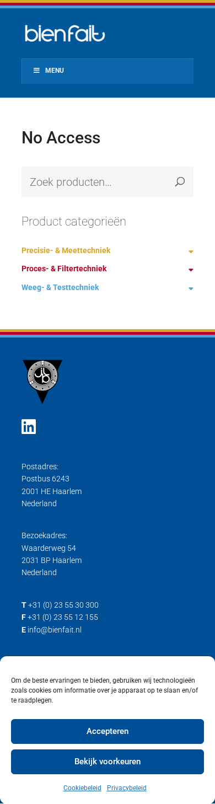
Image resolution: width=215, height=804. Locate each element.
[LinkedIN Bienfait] (29, 427)
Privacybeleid (127, 788)
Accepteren (107, 731)
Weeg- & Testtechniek (60, 287)
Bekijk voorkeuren (107, 762)
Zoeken (180, 182)
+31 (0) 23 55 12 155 (63, 617)
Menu (54, 70)
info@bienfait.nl (55, 629)
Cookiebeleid (82, 788)
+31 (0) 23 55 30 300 (63, 605)
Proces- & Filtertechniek (64, 268)
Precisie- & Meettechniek (66, 250)
